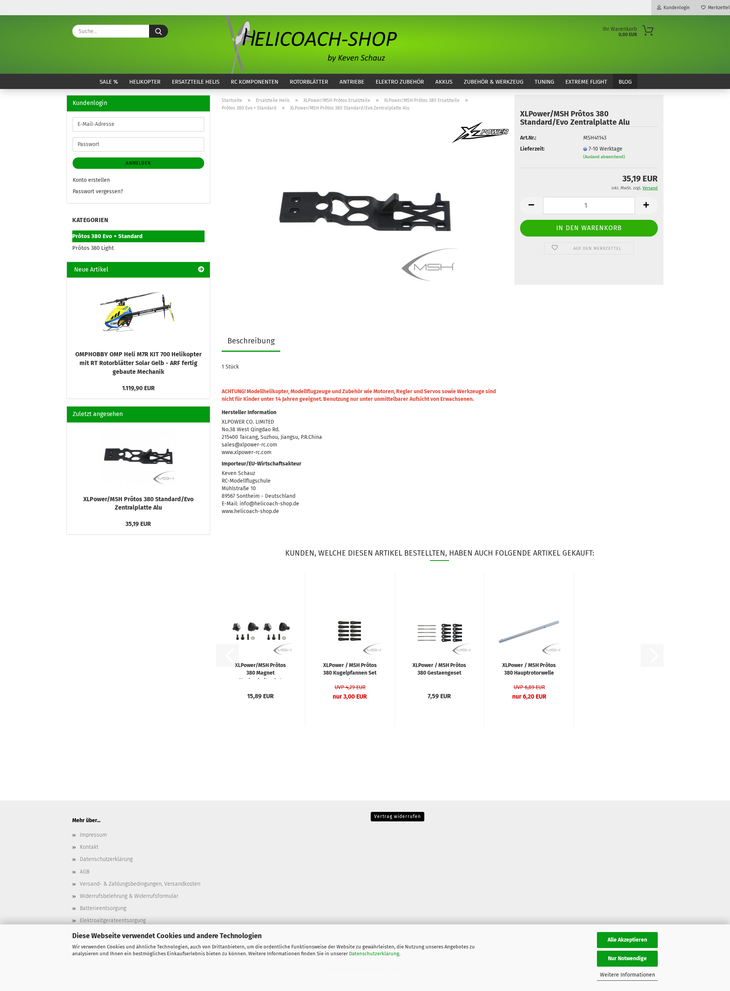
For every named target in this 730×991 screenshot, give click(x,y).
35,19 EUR (138, 523)
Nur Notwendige (627, 958)
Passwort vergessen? (98, 191)
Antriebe (352, 81)
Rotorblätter (309, 81)
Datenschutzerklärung (374, 953)
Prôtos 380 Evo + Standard (107, 236)
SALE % (109, 81)
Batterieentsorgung (103, 908)
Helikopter (144, 81)
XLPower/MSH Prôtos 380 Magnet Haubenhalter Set (260, 670)
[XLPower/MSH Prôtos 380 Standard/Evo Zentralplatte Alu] (365, 212)
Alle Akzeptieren (627, 940)
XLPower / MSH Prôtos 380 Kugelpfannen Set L (350, 670)
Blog (625, 81)
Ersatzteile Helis (195, 81)
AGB (84, 872)
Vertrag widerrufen (397, 816)
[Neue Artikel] (201, 269)
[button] (531, 205)
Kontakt (89, 847)
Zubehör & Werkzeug (493, 81)
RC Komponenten (254, 81)
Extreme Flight (586, 81)
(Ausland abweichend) (604, 156)
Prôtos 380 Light (93, 248)
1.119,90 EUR (138, 388)
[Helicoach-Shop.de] (310, 44)
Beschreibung (251, 340)
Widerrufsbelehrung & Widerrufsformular (129, 896)
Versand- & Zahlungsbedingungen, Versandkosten (140, 884)
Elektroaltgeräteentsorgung (113, 920)
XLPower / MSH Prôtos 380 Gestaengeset (439, 669)
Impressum (93, 835)
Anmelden (138, 163)
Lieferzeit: (532, 149)
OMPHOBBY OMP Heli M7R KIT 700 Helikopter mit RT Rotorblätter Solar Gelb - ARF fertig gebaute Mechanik (138, 363)
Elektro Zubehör (400, 81)
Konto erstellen (91, 180)
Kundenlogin (675, 7)
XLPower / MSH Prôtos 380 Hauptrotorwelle (529, 669)
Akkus (443, 81)
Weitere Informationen (627, 975)
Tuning (544, 81)
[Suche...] (158, 31)
